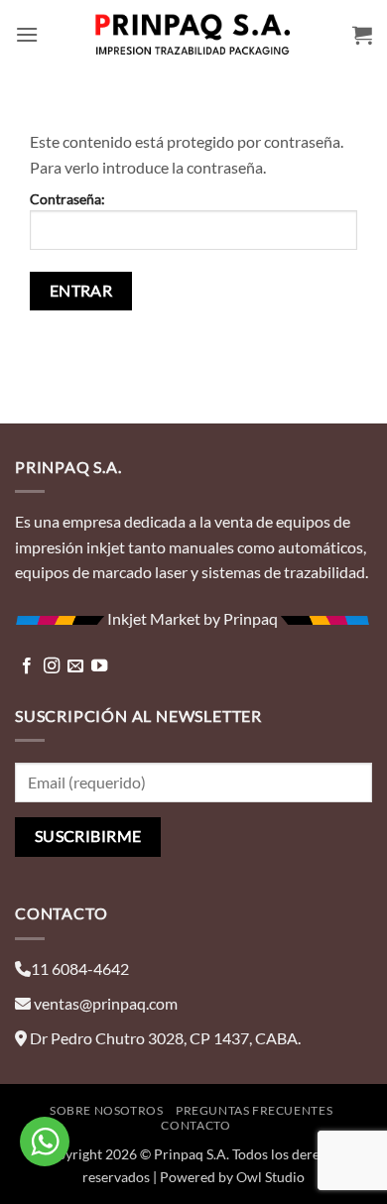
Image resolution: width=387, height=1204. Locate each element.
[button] (27, 34)
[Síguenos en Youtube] (99, 666)
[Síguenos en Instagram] (52, 666)
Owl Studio (270, 1176)
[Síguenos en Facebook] (27, 666)
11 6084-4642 (80, 968)
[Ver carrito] (362, 35)
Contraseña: (67, 198)
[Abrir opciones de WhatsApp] (44, 1141)
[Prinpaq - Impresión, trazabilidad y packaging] (193, 35)
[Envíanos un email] (75, 666)
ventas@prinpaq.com (106, 1003)
